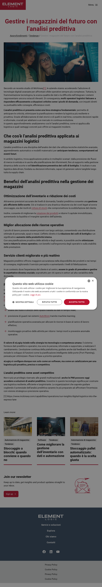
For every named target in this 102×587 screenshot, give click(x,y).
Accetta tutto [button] (76, 302)
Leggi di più (35, 294)
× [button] (93, 281)
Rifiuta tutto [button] (49, 302)
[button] (23, 302)
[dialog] (51, 293)
